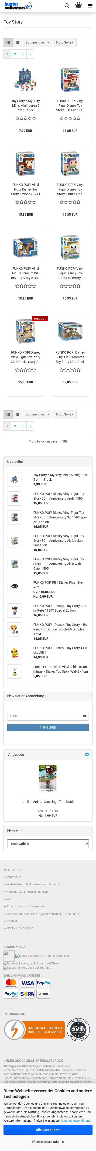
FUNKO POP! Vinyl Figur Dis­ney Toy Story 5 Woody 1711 (25, 189)
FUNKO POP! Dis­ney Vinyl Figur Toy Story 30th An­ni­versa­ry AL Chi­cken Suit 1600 (25, 357)
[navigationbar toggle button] (90, 6)
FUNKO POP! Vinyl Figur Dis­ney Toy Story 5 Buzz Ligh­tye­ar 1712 (70, 189)
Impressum (14, 877)
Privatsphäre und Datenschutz (26, 906)
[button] (8, 42)
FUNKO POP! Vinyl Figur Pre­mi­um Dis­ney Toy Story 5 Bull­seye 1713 (25, 273)
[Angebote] (87, 754)
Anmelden (48, 727)
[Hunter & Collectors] (18, 6)
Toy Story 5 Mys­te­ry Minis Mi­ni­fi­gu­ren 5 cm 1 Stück (25, 105)
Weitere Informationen (48, 1142)
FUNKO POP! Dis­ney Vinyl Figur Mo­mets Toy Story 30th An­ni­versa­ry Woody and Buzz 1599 (70, 357)
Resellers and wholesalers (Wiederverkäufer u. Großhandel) (43, 914)
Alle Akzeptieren (48, 1130)
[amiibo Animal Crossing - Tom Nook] (48, 778)
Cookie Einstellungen (20, 928)
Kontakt (12, 921)
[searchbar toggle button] (67, 6)
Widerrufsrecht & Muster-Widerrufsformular (34, 884)
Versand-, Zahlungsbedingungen (27, 891)
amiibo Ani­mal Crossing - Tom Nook (48, 802)
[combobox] (37, 42)
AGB (9, 899)
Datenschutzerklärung (75, 1120)
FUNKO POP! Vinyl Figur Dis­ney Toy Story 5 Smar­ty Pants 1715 (70, 273)
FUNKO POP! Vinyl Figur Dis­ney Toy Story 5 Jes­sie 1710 (70, 105)
